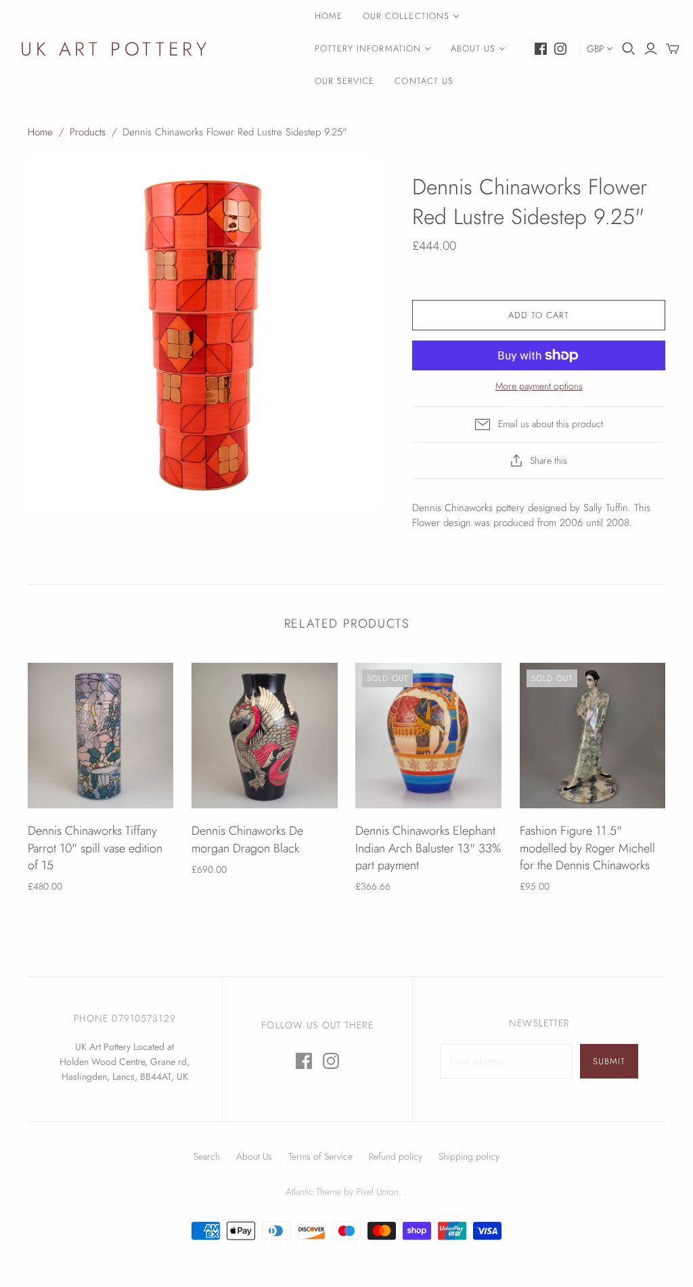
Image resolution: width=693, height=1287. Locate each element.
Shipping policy (469, 1156)
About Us (473, 48)
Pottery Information (368, 48)
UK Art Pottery (115, 49)
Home (328, 15)
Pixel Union (377, 1191)
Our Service (344, 80)
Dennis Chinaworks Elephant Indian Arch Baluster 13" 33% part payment (428, 847)
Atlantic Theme (313, 1191)
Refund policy (395, 1156)
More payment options (539, 386)
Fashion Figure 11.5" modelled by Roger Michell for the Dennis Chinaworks (587, 847)
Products (88, 132)
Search (207, 1156)
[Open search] (628, 49)
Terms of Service (320, 1156)
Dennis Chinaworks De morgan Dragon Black (247, 839)
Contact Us (424, 80)
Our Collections (406, 15)
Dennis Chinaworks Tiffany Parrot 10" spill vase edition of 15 (95, 847)
